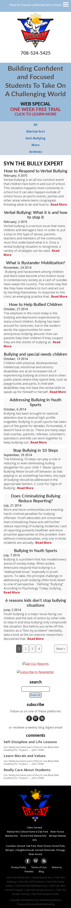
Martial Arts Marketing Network (44, 900)
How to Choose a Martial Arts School (35, 5)
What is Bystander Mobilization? (35, 263)
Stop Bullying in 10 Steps (35, 450)
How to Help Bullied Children (35, 304)
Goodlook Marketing (42, 904)
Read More (59, 204)
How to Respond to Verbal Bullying (35, 171)
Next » (60, 649)
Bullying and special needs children (35, 354)
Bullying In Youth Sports (35, 551)
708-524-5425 (36, 53)
